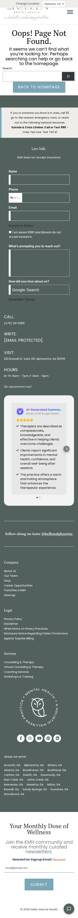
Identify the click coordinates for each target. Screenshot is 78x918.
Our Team (11, 576)
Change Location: (28, 4)
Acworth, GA (12, 765)
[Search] (68, 76)
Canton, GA (11, 775)
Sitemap (10, 595)
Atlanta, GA (11, 770)
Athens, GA (55, 765)
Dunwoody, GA (50, 775)
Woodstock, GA (14, 794)
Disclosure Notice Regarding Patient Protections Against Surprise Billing (36, 636)
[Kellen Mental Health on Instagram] (30, 738)
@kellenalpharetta (57, 533)
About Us (10, 571)
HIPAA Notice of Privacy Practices (26, 629)
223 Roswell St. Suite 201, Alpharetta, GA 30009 (34, 359)
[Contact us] (69, 909)
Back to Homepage (39, 87)
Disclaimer (11, 624)
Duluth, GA (30, 775)
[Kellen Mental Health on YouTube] (39, 738)
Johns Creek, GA (37, 780)
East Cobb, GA (13, 780)
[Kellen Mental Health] (26, 20)
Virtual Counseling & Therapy (23, 667)
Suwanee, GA (59, 789)
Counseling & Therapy (19, 662)
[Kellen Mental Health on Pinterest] (48, 738)
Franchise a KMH (15, 590)
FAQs (7, 581)
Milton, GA (53, 784)
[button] (12, 449)
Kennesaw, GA (13, 784)
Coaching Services (16, 672)
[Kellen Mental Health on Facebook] (21, 738)
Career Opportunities (18, 585)
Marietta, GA (35, 784)
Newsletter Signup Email (39, 859)
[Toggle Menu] (70, 12)
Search (7, 68)
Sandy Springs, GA (35, 789)
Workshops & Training (18, 677)
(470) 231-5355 (14, 323)
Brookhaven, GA (33, 770)
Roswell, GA (11, 789)
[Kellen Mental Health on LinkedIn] (57, 738)
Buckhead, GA (57, 770)
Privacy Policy (13, 619)
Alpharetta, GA (34, 765)
